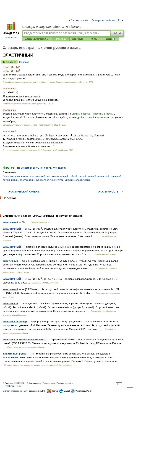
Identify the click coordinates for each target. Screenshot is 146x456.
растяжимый (27, 179)
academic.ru (11, 37)
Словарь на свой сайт (103, 20)
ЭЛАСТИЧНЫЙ (12, 228)
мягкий (92, 176)
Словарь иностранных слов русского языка (37, 39)
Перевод (24, 61)
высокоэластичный (57, 176)
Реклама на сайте (64, 383)
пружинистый (10, 179)
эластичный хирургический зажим (24, 339)
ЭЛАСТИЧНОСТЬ (108, 191)
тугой (61, 179)
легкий (83, 176)
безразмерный (11, 176)
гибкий (73, 176)
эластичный (10, 222)
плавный (116, 176)
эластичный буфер (15, 321)
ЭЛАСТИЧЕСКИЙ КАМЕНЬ (23, 191)
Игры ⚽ (110, 39)
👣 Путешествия (13, 386)
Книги (94, 39)
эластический (83, 179)
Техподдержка (49, 383)
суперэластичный (46, 179)
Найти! (117, 33)
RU (119, 20)
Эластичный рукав (14, 353)
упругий (69, 179)
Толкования (60, 39)
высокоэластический (33, 176)
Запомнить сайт (79, 20)
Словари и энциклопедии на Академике (51, 27)
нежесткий (103, 176)
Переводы (77, 39)
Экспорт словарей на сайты (15, 391)
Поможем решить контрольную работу (41, 167)
